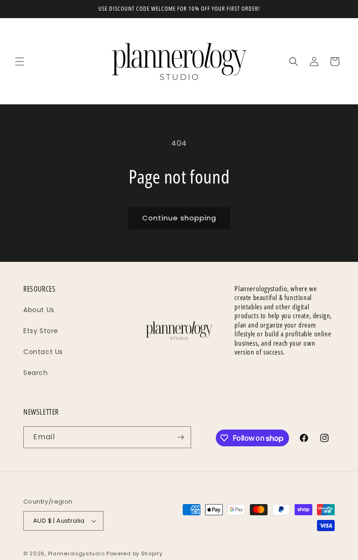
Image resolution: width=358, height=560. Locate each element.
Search (35, 372)
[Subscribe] (180, 437)
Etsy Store (40, 330)
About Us (39, 309)
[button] (19, 61)
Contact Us (43, 351)
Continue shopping (179, 218)
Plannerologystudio (76, 553)
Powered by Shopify (134, 553)
